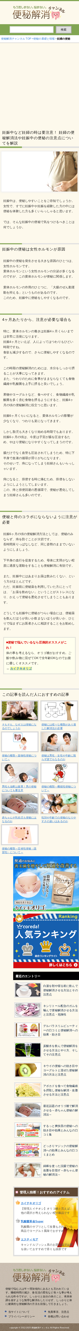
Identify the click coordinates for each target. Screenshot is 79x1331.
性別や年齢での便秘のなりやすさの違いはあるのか (58, 819)
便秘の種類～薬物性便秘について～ (19, 757)
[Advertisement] (39, 84)
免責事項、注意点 (58, 1311)
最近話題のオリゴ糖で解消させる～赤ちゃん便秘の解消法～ (60, 1110)
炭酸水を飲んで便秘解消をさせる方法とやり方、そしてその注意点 (60, 1050)
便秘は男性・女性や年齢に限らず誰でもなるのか (58, 757)
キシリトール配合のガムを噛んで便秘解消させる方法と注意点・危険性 (60, 1010)
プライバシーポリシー (21, 1316)
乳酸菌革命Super (32, 1221)
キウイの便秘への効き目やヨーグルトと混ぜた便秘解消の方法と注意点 (60, 1070)
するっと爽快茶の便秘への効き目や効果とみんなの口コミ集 (60, 1130)
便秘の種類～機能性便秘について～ (58, 788)
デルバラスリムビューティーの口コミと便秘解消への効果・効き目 (60, 1030)
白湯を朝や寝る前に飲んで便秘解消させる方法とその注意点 (60, 990)
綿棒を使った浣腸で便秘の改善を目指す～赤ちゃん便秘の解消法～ (60, 1170)
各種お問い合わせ (58, 1316)
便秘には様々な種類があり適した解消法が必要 (58, 726)
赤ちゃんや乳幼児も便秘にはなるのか (19, 819)
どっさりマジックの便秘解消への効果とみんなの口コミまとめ (60, 1150)
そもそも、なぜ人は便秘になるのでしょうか (19, 726)
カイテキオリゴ (31, 1203)
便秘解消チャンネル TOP (16, 38)
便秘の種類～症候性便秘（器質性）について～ (19, 850)
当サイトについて (19, 1311)
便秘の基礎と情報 (44, 38)
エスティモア (29, 1239)
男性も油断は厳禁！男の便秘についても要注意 (19, 788)
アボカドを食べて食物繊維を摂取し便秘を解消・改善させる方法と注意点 (60, 1090)
